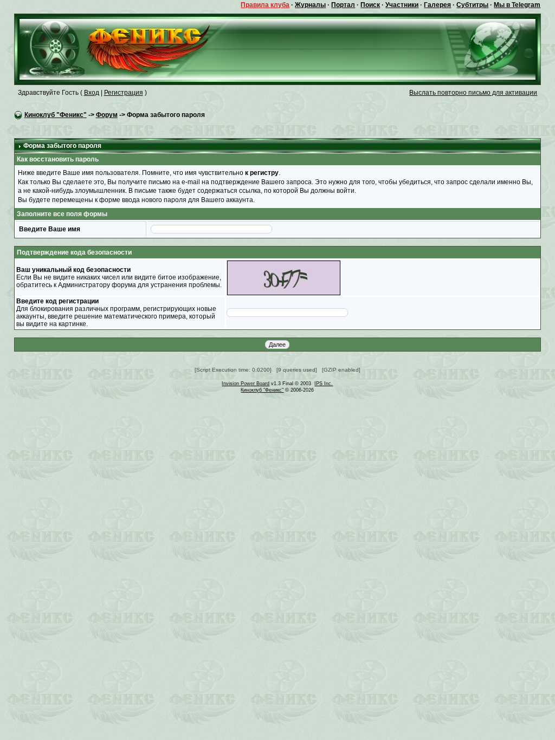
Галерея (437, 5)
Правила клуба (265, 5)
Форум (107, 115)
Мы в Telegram (517, 5)
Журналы (310, 5)
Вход (91, 92)
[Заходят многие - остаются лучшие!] (130, 49)
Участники (401, 5)
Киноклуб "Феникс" (55, 115)
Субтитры (472, 5)
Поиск (370, 5)
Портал (343, 5)
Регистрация (123, 92)
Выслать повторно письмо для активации (473, 92)
